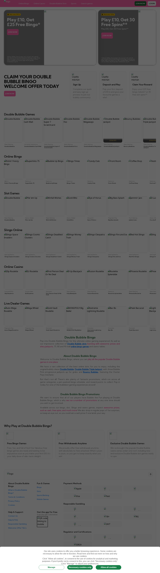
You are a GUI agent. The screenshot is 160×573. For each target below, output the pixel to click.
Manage (51, 567)
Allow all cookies (108, 567)
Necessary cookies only (80, 567)
